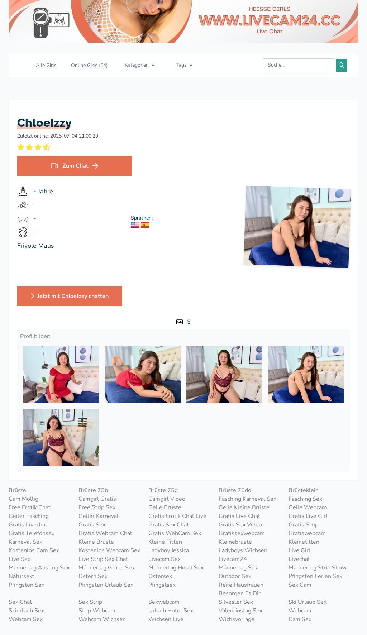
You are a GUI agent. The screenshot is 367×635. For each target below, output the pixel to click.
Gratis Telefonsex (31, 533)
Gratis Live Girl (308, 516)
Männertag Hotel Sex (176, 568)
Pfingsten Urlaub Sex (105, 585)
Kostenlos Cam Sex (34, 550)
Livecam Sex (164, 559)
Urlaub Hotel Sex (170, 611)
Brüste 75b (93, 490)
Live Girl (299, 550)
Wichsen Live (166, 619)
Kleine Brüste (96, 542)
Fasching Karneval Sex (247, 499)
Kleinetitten (304, 542)
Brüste (17, 490)
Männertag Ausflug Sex (39, 568)
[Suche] (341, 65)
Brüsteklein (304, 490)
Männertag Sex (238, 568)
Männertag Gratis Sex (106, 568)
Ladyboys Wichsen (243, 550)
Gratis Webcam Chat (105, 533)
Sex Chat (20, 602)
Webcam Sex (26, 619)
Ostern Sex (93, 576)
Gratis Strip (303, 525)
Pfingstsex (162, 585)
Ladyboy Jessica (168, 550)
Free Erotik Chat (30, 507)
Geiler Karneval (98, 516)
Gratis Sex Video (240, 525)
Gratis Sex (91, 525)
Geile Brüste (164, 507)
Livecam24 (233, 559)
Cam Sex (300, 619)
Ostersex (160, 576)
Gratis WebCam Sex (174, 533)
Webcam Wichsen (102, 619)
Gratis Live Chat (239, 516)
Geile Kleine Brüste (244, 507)
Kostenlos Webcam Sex (109, 550)
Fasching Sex (305, 499)
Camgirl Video (166, 499)
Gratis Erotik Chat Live (177, 516)
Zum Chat (75, 166)
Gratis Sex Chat (168, 525)
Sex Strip (90, 602)
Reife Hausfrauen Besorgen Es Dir (241, 589)
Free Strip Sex (96, 507)
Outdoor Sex (235, 576)
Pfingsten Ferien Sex (315, 576)
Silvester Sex (236, 602)
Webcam (300, 611)
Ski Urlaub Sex (308, 602)
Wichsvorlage (236, 619)
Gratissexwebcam (242, 533)
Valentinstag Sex (240, 611)
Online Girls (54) (89, 65)
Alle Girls (46, 65)
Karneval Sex (25, 542)
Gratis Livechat (28, 525)
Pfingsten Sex (26, 585)
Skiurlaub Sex (26, 611)
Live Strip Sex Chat (103, 559)
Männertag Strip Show (318, 568)
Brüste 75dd (235, 490)
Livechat (299, 559)
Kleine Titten (165, 542)
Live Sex (19, 559)
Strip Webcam (96, 611)
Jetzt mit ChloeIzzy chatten (73, 296)
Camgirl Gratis (97, 499)
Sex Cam (300, 585)
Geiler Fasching (29, 516)
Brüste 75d (163, 490)
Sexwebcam (164, 602)
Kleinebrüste (235, 542)
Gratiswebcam (307, 533)
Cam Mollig (23, 499)
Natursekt (21, 576)
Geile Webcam (308, 507)
